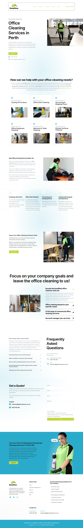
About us (47, 6)
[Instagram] (17, 497)
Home (34, 6)
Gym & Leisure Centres (61, 413)
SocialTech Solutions (37, 524)
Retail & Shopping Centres (53, 414)
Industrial (50, 416)
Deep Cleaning (57, 416)
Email (48, 390)
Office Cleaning (51, 413)
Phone (48, 395)
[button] (14, 251)
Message (49, 401)
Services (40, 6)
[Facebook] (13, 497)
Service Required (50, 411)
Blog (58, 6)
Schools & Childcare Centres (67, 414)
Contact (53, 6)
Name (48, 385)
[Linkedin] (10, 497)
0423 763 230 (69, 6)
